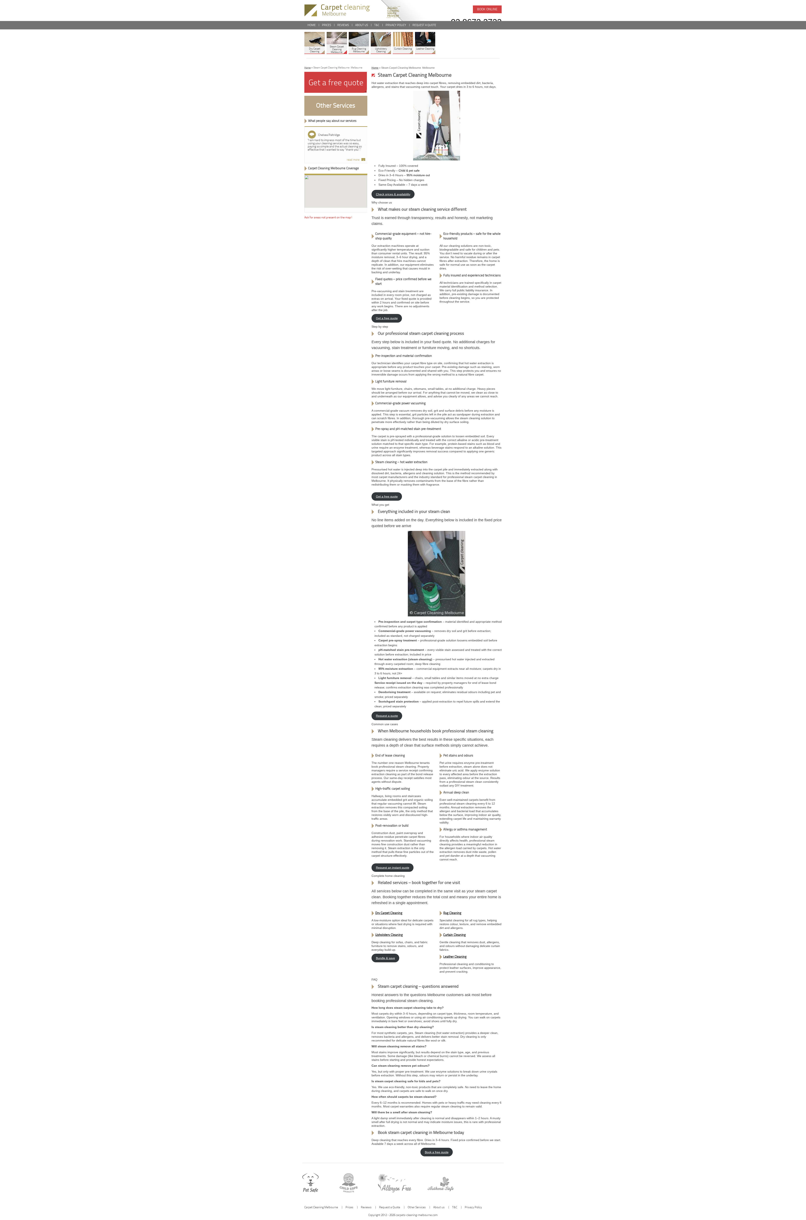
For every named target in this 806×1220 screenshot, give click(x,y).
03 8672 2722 (476, 22)
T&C (376, 25)
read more (353, 160)
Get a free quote (387, 318)
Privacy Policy (396, 25)
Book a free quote (437, 1152)
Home (311, 25)
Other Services (335, 105)
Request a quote (387, 715)
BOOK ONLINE (487, 9)
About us (361, 25)
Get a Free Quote (335, 83)
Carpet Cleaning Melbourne (321, 1207)
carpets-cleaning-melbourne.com (417, 1215)
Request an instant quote (392, 867)
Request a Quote (424, 25)
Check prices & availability (393, 194)
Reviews (343, 25)
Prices (326, 25)
